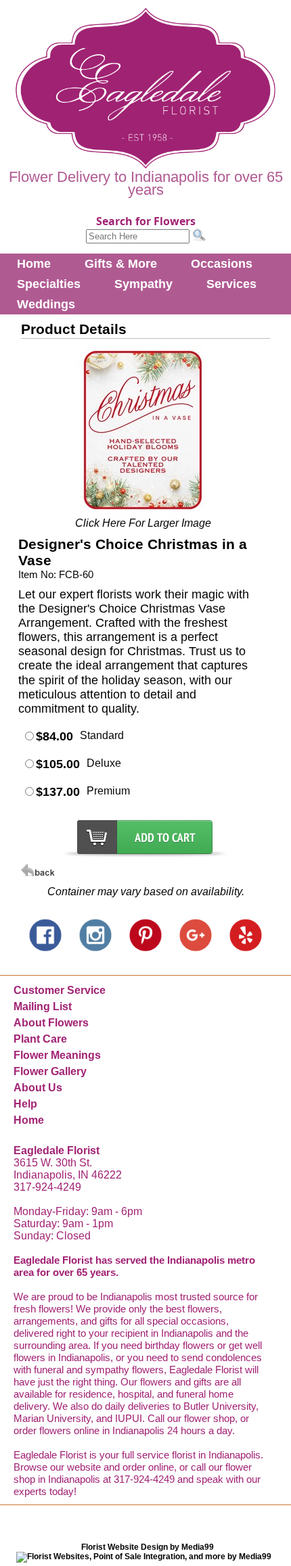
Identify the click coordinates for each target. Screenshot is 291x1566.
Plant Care (40, 1039)
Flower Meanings (57, 1055)
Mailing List (43, 1006)
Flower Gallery (50, 1071)
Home (34, 263)
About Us (38, 1087)
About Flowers (51, 1022)
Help (25, 1104)
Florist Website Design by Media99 (147, 1547)
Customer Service (60, 990)
